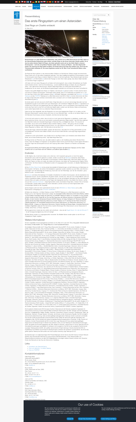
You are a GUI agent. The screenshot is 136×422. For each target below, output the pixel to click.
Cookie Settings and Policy (108, 418)
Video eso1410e (96, 181)
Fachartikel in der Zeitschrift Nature (38, 346)
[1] (32, 79)
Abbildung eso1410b (98, 78)
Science (111, 2)
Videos (30, 6)
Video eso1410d (96, 166)
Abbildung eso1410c (98, 95)
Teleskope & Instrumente (55, 6)
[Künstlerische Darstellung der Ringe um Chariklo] (57, 43)
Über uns (18, 6)
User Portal (117, 2)
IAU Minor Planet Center (35, 167)
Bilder (24, 6)
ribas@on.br (32, 365)
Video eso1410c (96, 149)
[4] (53, 94)
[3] (63, 90)
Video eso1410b (96, 133)
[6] (37, 99)
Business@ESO (105, 6)
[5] (69, 96)
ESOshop (43, 6)
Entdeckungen (68, 6)
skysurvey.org (77, 57)
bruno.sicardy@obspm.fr (35, 376)
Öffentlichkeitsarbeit (86, 6)
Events (76, 6)
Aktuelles (36, 6)
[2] (43, 79)
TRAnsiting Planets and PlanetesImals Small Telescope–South (106, 41)
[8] (62, 127)
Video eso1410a (96, 117)
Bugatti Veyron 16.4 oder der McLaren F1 (77, 210)
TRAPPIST (37, 96)
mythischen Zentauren (37, 182)
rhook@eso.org (33, 397)
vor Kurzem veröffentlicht (48, 189)
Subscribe (88, 2)
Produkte (96, 6)
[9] (68, 149)
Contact (94, 2)
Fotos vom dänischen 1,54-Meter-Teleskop (40, 348)
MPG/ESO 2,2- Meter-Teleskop (67, 188)
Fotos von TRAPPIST (34, 350)
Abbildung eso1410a (98, 61)
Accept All (70, 418)
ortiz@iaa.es (32, 386)
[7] (79, 103)
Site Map (100, 2)
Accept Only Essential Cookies (87, 418)
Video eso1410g (96, 212)
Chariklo (104, 27)
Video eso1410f (96, 197)
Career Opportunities (117, 6)
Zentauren (29, 175)
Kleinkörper (68, 157)
